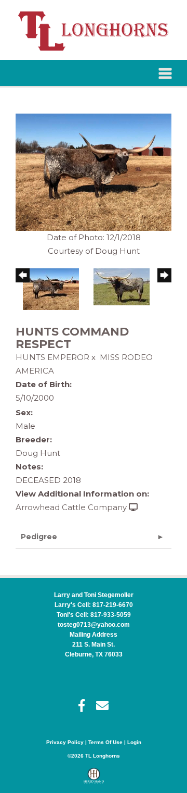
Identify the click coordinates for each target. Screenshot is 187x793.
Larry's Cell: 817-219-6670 (94, 605)
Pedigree (39, 536)
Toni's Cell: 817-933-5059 (94, 614)
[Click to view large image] (93, 171)
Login (134, 742)
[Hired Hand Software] (94, 780)
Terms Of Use (105, 742)
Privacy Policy (65, 742)
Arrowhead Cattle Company (71, 507)
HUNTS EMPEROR (52, 357)
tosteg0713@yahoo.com (94, 624)
